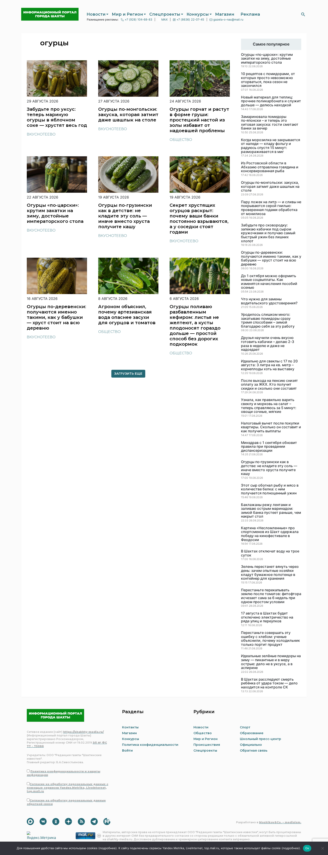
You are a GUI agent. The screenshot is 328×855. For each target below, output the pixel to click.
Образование (252, 733)
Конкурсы (198, 14)
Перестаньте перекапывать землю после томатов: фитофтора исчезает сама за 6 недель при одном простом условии (271, 596)
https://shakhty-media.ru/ (83, 732)
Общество (181, 140)
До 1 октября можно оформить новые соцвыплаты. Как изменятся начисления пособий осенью (269, 282)
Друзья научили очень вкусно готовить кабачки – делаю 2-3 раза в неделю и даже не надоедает (267, 343)
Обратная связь (253, 750)
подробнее (108, 848)
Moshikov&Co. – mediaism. (280, 822)
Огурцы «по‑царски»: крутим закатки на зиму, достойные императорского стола (267, 59)
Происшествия (206, 745)
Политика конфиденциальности (150, 745)
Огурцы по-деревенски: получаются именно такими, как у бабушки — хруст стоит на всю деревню (271, 258)
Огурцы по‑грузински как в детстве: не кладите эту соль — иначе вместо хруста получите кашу (269, 468)
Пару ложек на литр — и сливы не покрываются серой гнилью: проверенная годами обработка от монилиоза (271, 208)
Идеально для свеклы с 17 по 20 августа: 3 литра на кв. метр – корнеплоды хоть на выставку (269, 365)
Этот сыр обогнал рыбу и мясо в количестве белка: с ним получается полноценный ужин (270, 489)
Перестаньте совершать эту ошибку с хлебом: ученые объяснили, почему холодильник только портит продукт (270, 638)
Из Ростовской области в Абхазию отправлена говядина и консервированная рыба (269, 167)
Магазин (224, 14)
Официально (251, 745)
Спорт (245, 727)
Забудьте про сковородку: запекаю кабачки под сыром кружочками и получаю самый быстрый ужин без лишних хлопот (268, 233)
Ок (307, 848)
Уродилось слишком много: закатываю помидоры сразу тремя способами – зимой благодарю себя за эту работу (268, 320)
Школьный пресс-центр (260, 739)
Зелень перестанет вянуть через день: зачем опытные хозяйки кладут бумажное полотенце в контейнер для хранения (270, 572)
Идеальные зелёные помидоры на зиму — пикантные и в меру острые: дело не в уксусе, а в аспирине (271, 662)
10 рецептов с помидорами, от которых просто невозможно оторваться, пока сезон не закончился (268, 80)
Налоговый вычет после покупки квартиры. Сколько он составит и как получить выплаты (271, 427)
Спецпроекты (164, 14)
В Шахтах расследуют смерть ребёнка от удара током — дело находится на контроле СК (269, 683)
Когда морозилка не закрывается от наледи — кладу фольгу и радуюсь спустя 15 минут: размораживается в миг (270, 146)
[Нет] (322, 848)
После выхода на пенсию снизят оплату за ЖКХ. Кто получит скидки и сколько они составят (269, 385)
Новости (96, 14)
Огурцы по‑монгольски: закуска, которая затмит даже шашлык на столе (270, 186)
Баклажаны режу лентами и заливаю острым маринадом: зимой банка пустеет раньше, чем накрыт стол (271, 510)
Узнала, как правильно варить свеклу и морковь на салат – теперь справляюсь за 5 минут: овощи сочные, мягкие (268, 406)
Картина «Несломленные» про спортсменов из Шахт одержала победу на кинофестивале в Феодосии (270, 534)
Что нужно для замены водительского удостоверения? (269, 301)
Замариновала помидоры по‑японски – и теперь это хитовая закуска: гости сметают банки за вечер (269, 122)
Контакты (130, 727)
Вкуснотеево (41, 134)
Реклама (250, 14)
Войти (127, 750)
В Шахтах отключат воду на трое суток (270, 553)
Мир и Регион (127, 14)
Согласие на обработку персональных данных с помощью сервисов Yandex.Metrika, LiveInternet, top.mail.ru (67, 787)
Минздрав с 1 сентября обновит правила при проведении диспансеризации (269, 447)
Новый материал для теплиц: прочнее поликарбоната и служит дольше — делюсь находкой (271, 101)
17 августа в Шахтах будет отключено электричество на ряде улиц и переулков (267, 617)
